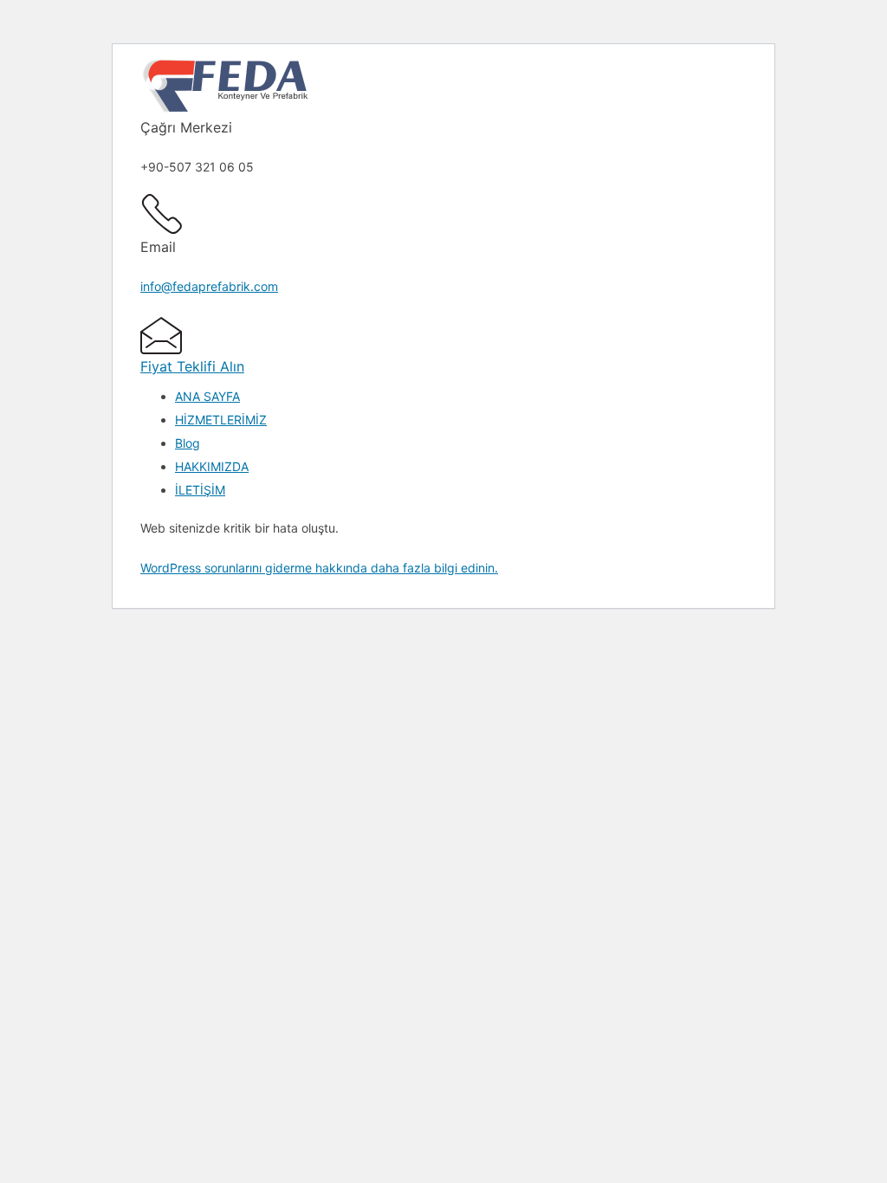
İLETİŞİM (200, 489)
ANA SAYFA (207, 396)
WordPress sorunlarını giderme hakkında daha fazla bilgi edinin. (319, 567)
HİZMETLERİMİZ (221, 419)
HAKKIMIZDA (212, 466)
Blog (187, 443)
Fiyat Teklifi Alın (192, 366)
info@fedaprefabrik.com (209, 286)
